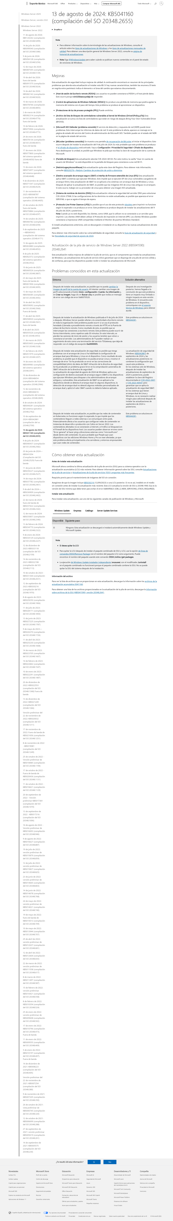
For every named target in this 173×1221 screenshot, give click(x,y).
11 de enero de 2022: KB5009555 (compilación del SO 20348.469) (34, 1042)
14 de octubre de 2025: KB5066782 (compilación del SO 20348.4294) (34, 221)
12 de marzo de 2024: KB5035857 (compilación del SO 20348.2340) (34, 516)
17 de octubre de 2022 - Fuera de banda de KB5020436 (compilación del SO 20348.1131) (34, 775)
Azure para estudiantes (69, 1205)
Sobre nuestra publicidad (116, 1216)
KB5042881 (140, 353)
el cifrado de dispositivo (68, 147)
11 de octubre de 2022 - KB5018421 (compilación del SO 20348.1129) (34, 787)
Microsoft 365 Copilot (93, 1195)
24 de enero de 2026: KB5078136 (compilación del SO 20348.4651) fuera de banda (34, 141)
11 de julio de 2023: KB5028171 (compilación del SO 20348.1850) (34, 610)
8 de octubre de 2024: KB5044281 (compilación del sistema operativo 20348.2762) (34, 407)
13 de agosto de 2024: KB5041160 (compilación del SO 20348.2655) (34, 433)
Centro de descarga (42, 1179)
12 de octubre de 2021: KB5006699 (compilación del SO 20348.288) (34, 1121)
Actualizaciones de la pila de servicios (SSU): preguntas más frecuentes (103, 472)
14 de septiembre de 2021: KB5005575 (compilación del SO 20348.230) (32, 1147)
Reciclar (38, 1195)
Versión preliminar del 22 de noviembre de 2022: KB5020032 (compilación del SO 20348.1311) (32, 718)
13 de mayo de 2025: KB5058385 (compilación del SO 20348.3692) (34, 294)
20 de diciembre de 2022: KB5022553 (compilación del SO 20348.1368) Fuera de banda (32, 688)
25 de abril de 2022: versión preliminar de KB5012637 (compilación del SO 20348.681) (34, 943)
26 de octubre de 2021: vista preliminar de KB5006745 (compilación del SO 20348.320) (34, 1109)
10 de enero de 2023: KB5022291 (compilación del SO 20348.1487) (34, 674)
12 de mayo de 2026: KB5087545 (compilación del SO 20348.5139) (34, 69)
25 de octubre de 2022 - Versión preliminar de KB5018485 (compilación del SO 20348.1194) (34, 761)
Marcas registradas (100, 1216)
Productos (72, 3)
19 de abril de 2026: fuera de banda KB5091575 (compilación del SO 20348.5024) (34, 82)
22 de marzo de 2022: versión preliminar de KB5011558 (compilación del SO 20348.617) (34, 968)
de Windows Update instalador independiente (91, 562)
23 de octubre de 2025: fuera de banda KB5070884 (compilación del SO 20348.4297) (34, 209)
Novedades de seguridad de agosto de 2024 (74, 236)
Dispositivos (84, 3)
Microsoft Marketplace (121, 1193)
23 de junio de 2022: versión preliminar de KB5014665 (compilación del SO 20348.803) (34, 881)
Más (95, 3)
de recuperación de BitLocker (119, 141)
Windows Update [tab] (62, 510)
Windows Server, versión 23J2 (34, 20)
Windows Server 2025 (31, 14)
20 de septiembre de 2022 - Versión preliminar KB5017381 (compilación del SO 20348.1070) (33, 800)
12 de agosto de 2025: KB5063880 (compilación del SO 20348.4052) (34, 246)
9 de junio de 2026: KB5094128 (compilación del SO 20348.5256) (34, 59)
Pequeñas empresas (92, 1203)
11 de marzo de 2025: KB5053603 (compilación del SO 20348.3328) (34, 343)
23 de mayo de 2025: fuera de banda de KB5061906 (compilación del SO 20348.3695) (34, 282)
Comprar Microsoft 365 (111, 3)
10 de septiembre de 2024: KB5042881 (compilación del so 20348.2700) (32, 421)
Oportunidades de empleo (148, 1175)
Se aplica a (58, 29)
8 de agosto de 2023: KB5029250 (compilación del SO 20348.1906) (34, 600)
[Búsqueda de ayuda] (155, 3)
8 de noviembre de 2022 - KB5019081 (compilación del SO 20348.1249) (33, 747)
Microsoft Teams (91, 1199)
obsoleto (128, 204)
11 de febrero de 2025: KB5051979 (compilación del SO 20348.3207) (34, 354)
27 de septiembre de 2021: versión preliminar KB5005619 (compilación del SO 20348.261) (34, 1133)
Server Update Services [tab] (107, 510)
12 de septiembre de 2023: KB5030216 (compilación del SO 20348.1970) (32, 588)
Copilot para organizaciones (17, 1183)
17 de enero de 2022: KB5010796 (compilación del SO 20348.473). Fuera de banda (34, 1030)
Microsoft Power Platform (122, 1197)
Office (63, 3)
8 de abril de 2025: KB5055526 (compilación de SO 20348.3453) (34, 332)
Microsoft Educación (68, 1175)
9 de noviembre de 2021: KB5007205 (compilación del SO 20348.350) (34, 1097)
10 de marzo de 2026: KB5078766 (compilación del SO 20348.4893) (34, 104)
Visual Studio (118, 1205)
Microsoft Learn (119, 1179)
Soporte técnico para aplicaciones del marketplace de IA (124, 1184)
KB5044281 (131, 320)
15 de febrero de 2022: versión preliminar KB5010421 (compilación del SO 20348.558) (34, 992)
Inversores (143, 1191)
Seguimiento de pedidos (43, 1191)
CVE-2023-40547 (135, 382)
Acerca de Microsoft (146, 1179)
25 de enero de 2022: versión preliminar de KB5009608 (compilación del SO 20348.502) (34, 1016)
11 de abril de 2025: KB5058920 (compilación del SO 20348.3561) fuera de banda (34, 320)
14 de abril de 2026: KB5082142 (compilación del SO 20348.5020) (34, 94)
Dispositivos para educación (70, 1179)
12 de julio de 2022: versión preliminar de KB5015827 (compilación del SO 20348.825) (34, 867)
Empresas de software (121, 1201)
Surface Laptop (13, 1179)
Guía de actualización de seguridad (139, 232)
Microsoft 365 (52, 3)
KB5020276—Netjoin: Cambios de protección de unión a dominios (93, 170)
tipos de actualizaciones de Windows (91, 48)
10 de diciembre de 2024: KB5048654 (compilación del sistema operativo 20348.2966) (34, 380)
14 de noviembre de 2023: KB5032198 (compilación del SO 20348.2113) (32, 563)
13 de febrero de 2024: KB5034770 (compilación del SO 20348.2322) (34, 527)
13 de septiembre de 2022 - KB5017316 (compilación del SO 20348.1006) (32, 816)
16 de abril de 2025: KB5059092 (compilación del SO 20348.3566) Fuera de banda (34, 307)
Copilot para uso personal (16, 1187)
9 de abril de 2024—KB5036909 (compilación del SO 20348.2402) (34, 492)
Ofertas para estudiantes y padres (72, 1201)
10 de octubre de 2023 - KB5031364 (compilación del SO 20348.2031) (34, 575)
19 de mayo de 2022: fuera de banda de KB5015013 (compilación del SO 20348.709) (34, 919)
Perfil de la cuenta (41, 1175)
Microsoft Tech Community (122, 1189)
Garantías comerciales (43, 1199)
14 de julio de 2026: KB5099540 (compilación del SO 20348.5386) (34, 48)
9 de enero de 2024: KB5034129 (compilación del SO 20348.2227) (34, 537)
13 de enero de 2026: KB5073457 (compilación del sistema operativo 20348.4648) (34, 171)
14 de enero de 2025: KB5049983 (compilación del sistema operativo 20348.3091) (34, 366)
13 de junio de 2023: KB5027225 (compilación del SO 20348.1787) (34, 621)
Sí (94, 1162)
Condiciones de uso (84, 1216)
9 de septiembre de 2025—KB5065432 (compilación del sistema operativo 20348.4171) (34, 234)
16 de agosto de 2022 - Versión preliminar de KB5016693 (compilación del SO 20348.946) (34, 829)
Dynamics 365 (90, 1187)
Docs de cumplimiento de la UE (137, 1216)
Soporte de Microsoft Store (44, 1183)
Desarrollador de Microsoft (122, 1175)
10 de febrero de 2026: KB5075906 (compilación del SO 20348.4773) (34, 129)
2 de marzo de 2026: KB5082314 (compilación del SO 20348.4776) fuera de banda (34, 117)
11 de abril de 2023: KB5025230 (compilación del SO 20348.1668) (34, 642)
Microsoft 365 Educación (69, 1187)
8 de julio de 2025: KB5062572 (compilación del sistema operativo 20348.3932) (34, 258)
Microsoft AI (90, 1175)
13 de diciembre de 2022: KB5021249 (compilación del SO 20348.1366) (32, 703)
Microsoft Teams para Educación (72, 1183)
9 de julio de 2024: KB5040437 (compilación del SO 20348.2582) (34, 443)
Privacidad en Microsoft (147, 1187)
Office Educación (67, 1191)
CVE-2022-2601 (148, 380)
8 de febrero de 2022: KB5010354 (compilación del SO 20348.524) (34, 1004)
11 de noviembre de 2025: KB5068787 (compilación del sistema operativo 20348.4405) (34, 196)
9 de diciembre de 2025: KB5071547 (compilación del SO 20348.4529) (34, 183)
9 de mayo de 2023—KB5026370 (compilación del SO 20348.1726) (34, 632)
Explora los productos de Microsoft (19, 1195)
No (110, 1162)
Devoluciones (40, 1187)
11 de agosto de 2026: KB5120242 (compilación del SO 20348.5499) (34, 37)
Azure (88, 1183)
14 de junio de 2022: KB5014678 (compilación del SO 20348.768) (34, 893)
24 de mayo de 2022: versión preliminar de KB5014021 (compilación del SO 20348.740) (34, 905)
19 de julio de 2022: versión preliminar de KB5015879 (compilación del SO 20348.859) (34, 854)
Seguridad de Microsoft (93, 1179)
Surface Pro (12, 1175)
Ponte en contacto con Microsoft (55, 1216)
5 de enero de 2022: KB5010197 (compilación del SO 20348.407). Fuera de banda (34, 1054)
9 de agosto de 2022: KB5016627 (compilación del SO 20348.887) (34, 841)
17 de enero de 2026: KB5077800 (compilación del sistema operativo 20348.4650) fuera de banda (34, 156)
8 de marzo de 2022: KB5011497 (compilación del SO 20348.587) (34, 980)
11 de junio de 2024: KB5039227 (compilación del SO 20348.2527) (34, 471)
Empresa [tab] (77, 510)
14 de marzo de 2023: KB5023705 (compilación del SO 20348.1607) (34, 653)
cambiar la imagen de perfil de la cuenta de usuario (85, 287)
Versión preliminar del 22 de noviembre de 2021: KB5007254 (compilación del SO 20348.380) (32, 1083)
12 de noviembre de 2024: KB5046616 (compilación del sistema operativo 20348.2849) (34, 393)
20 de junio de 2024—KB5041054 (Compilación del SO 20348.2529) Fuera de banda (33, 457)
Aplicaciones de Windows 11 (17, 1199)
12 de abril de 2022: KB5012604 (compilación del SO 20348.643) (34, 955)
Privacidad (72, 1216)
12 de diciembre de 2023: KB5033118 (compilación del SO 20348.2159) (32, 550)
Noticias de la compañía (147, 1183)
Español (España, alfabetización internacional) (26, 1213)
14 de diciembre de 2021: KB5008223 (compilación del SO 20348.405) (32, 1068)
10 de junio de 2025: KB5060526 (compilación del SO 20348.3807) (34, 270)
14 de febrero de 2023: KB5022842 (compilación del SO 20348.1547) (34, 664)
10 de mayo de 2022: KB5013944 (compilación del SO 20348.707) (34, 931)
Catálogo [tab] (89, 510)
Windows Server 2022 (31, 26)
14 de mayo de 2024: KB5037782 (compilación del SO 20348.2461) (34, 481)
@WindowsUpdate (77, 59)
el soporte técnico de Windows (138, 306)
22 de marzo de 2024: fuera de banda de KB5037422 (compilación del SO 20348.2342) (34, 504)
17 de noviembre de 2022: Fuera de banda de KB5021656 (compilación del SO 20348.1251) (34, 734)
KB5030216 (89, 482)
